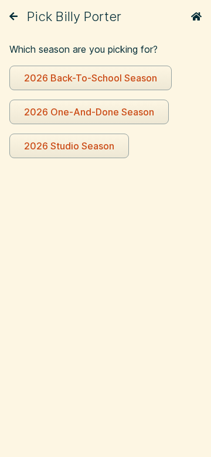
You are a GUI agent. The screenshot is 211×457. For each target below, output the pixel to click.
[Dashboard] (196, 16)
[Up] (13, 16)
